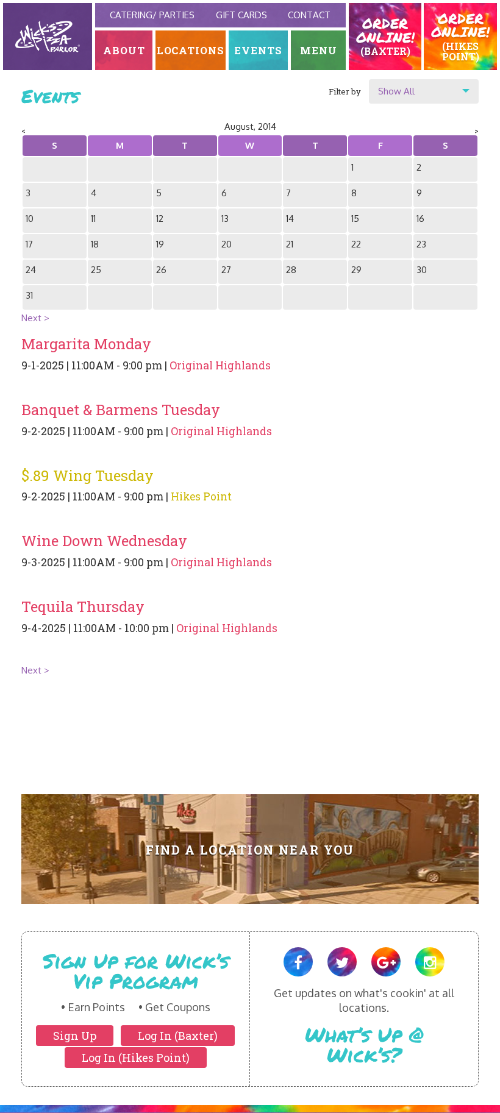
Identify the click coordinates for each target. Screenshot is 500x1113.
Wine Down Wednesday (104, 541)
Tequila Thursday (83, 606)
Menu (318, 50)
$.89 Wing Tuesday (87, 475)
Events (258, 50)
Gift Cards (241, 15)
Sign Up (74, 1035)
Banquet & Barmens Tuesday (120, 409)
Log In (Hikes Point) (136, 1057)
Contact (309, 15)
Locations (191, 50)
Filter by (345, 91)
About (124, 50)
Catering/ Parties (152, 15)
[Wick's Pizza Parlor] (47, 36)
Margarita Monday (86, 344)
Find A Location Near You (250, 850)
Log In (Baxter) (178, 1035)
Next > (35, 318)
